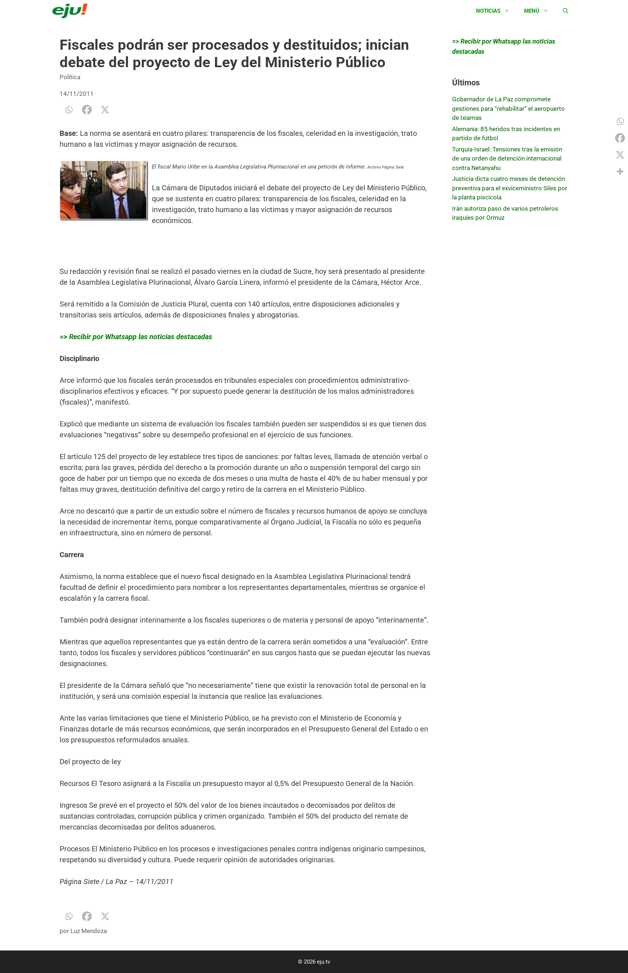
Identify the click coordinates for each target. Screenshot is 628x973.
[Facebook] (86, 109)
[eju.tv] (71, 11)
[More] (620, 171)
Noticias (488, 11)
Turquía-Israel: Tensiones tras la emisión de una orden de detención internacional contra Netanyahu (507, 158)
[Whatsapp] (68, 109)
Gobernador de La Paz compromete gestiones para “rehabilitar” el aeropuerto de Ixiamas (508, 108)
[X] (105, 109)
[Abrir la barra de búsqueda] (566, 11)
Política (70, 77)
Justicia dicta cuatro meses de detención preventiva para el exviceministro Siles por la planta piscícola (509, 188)
